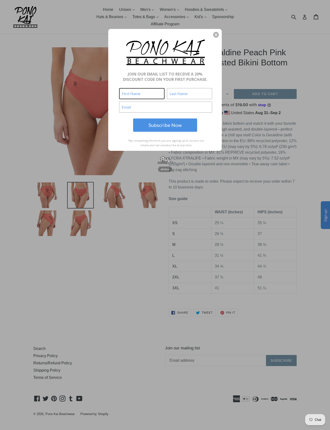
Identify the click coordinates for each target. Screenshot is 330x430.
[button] (216, 35)
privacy (165, 169)
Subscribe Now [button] (165, 125)
